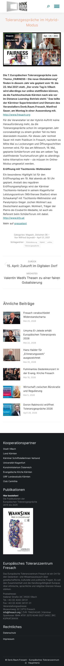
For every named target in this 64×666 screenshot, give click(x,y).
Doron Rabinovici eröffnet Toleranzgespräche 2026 (38, 406)
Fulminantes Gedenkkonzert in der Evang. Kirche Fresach (41, 371)
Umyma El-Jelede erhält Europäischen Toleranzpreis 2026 (39, 334)
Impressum (8, 639)
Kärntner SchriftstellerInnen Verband (21, 458)
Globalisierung (31, 242)
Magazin (9, 36)
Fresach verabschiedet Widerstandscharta (36, 314)
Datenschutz (9, 632)
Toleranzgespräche (32, 246)
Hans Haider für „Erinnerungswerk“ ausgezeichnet (34, 353)
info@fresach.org (12, 612)
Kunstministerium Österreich (17, 467)
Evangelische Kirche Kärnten (17, 472)
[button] (5, 660)
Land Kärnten (10, 453)
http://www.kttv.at (13, 217)
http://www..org (16, 114)
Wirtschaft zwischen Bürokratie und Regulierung (41, 388)
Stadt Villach (9, 448)
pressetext (20, 223)
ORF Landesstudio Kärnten (16, 476)
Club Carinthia (10, 481)
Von (24, 237)
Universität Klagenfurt (14, 462)
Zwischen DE (12, 40)
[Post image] (11, 318)
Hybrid (42, 242)
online (49, 242)
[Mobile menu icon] (57, 6)
